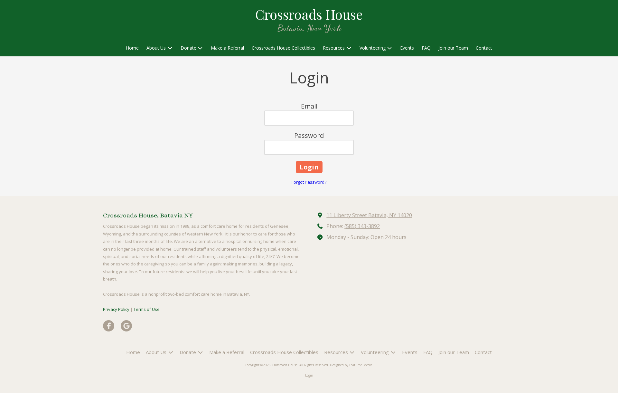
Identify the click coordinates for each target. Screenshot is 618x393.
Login (309, 375)
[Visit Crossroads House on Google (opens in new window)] (126, 325)
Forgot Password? (309, 182)
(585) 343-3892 (362, 226)
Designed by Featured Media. (351, 365)
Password (309, 135)
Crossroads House (309, 14)
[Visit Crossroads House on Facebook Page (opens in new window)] (108, 325)
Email (309, 106)
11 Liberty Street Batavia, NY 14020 (369, 215)
